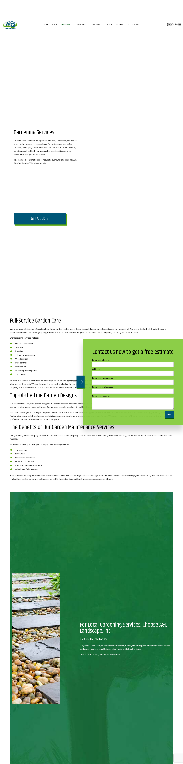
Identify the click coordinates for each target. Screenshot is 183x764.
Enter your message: (101, 396)
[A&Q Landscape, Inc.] (10, 24)
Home (46, 25)
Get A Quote (39, 218)
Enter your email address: (102, 387)
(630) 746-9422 (174, 24)
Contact (135, 25)
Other (109, 25)
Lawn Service (96, 25)
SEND (169, 414)
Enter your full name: (101, 360)
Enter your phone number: (103, 378)
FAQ (127, 25)
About (54, 25)
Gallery (119, 25)
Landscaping (65, 25)
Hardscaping (80, 25)
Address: (96, 369)
